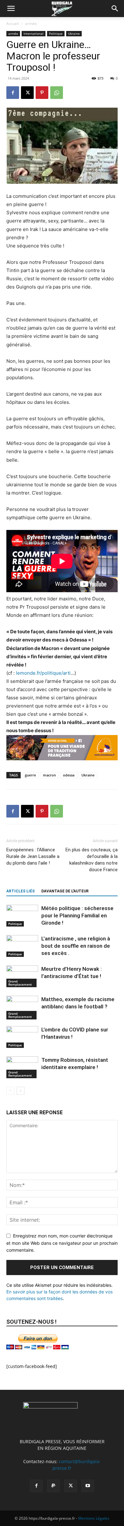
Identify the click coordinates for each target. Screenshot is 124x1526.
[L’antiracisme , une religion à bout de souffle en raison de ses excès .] (22, 946)
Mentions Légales (93, 1518)
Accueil (12, 23)
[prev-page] (10, 1091)
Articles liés (20, 891)
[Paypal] (53, 1486)
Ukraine (74, 33)
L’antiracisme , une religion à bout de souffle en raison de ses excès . (75, 945)
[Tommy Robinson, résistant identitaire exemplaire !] (22, 1067)
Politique (56, 33)
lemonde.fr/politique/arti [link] (43, 673)
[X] (27, 92)
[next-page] (20, 1091)
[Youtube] (87, 1486)
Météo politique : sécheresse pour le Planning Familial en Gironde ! (77, 915)
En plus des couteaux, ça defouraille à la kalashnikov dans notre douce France (91, 859)
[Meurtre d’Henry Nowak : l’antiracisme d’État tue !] (22, 976)
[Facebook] (12, 92)
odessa (68, 775)
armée (31, 23)
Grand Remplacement (20, 983)
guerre (30, 775)
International (34, 33)
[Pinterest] (42, 92)
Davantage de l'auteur (65, 891)
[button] (11, 8)
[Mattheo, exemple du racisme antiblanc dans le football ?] (22, 1007)
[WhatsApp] (56, 92)
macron (49, 775)
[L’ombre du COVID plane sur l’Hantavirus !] (22, 1037)
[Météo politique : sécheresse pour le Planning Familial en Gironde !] (22, 916)
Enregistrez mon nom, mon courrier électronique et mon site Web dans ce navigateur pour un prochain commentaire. (62, 1243)
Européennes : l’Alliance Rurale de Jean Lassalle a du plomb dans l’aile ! (32, 856)
